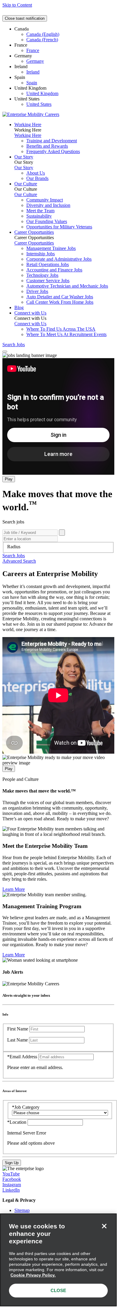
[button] (13, 555)
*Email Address (22, 1056)
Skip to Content (17, 4)
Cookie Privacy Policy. (33, 1275)
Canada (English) (42, 34)
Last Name (17, 1039)
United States (38, 104)
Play (9, 479)
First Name (17, 1028)
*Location (17, 1122)
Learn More (13, 889)
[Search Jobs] (62, 532)
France (32, 50)
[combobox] (58, 546)
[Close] (104, 1226)
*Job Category (25, 1107)
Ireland (32, 71)
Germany (35, 61)
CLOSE (58, 1290)
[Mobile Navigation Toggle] (4, 351)
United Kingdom (42, 93)
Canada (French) (42, 39)
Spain (31, 82)
